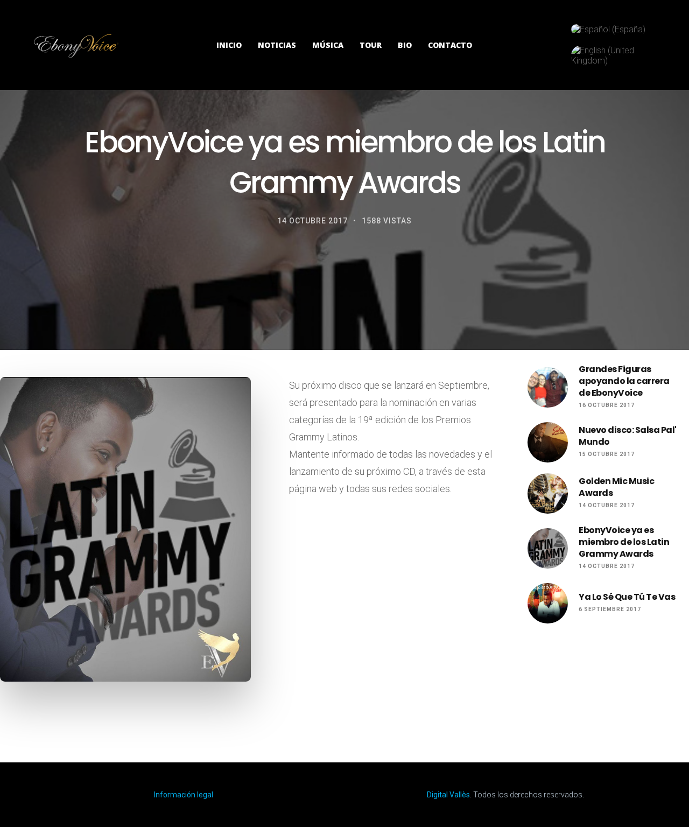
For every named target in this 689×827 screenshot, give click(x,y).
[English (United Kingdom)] (612, 55)
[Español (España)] (608, 29)
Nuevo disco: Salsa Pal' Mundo (628, 436)
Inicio (229, 45)
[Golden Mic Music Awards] (547, 493)
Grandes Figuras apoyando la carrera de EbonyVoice (624, 381)
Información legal (183, 794)
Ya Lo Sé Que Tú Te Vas (627, 597)
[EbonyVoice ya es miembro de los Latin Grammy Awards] (547, 548)
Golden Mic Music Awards (616, 487)
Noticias (277, 45)
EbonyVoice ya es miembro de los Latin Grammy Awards (624, 542)
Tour (371, 45)
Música (327, 45)
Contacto (450, 45)
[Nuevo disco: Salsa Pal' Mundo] (547, 442)
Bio (405, 45)
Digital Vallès (448, 794)
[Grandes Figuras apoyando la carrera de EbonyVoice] (547, 387)
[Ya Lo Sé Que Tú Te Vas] (547, 603)
